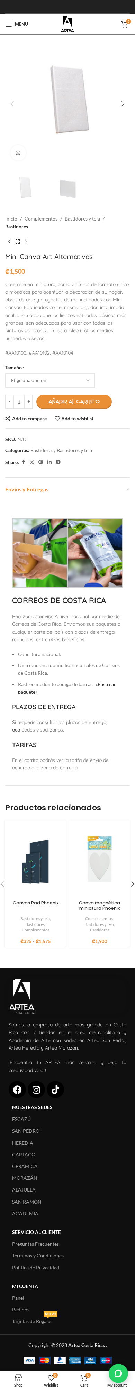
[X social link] (31, 462)
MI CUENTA (25, 1286)
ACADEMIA (25, 1213)
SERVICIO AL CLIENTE (36, 1232)
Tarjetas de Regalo (34, 1320)
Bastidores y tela (82, 219)
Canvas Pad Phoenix (35, 903)
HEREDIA (22, 1143)
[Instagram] (36, 1089)
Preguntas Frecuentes (35, 1244)
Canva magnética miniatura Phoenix (99, 905)
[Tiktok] (55, 1089)
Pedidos (20, 1309)
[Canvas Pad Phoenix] (35, 861)
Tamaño (13, 367)
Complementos (41, 219)
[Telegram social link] (58, 462)
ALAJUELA (24, 1190)
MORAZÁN (24, 1178)
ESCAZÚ (21, 1119)
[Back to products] (18, 241)
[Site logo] (67, 24)
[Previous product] (9, 241)
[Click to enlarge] (18, 153)
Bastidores (16, 226)
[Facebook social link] (23, 462)
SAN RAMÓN (27, 1202)
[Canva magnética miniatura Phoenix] (99, 861)
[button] (12, 104)
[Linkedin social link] (49, 462)
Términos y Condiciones (38, 1255)
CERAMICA (25, 1166)
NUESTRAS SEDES (32, 1107)
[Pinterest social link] (40, 462)
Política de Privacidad (35, 1267)
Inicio (11, 219)
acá (16, 730)
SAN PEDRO (25, 1131)
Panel (18, 1298)
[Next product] (26, 241)
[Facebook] (17, 1089)
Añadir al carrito (74, 402)
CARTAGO (23, 1154)
